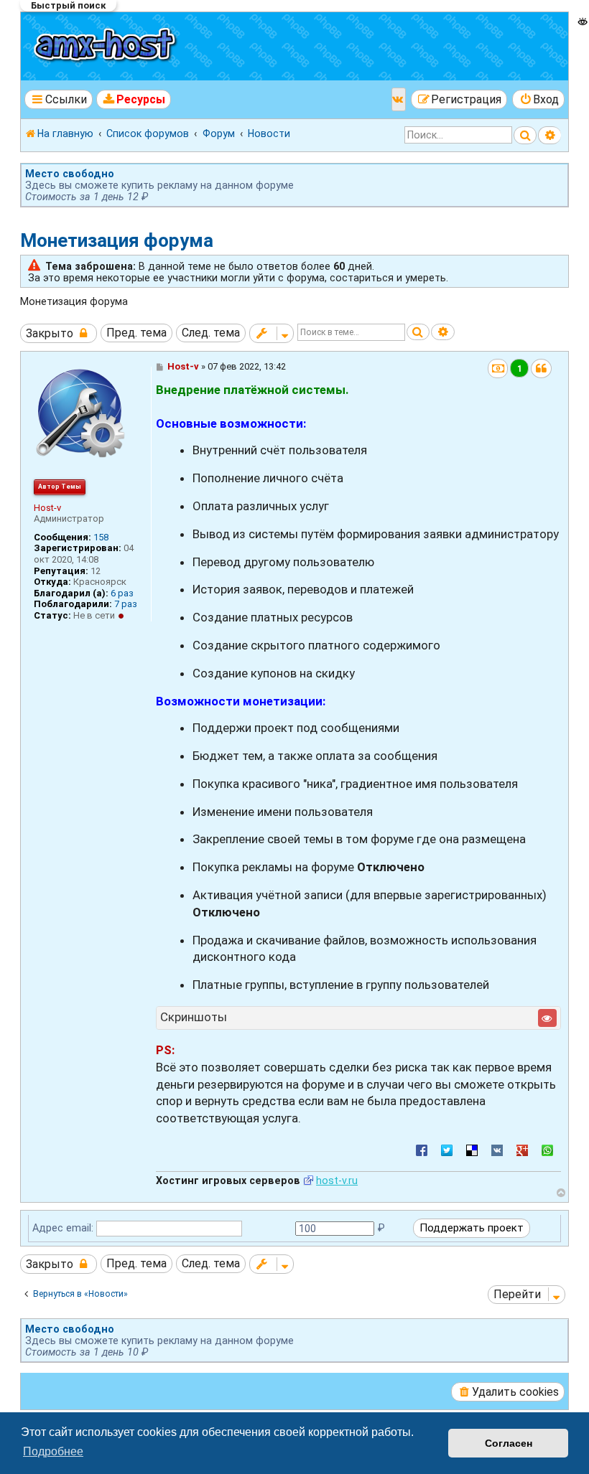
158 (100, 537)
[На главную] (106, 46)
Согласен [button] (508, 1443)
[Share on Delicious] (471, 1150)
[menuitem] (134, 99)
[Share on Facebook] (421, 1150)
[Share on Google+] (522, 1150)
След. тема (211, 332)
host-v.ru (337, 1180)
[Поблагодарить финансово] (498, 368)
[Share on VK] (497, 1150)
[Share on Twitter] (446, 1150)
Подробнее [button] (53, 1451)
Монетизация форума (116, 240)
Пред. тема (136, 332)
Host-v (47, 507)
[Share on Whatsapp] (547, 1150)
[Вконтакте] (398, 99)
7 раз (125, 603)
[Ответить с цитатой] (541, 368)
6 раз (122, 593)
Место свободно (69, 173)
